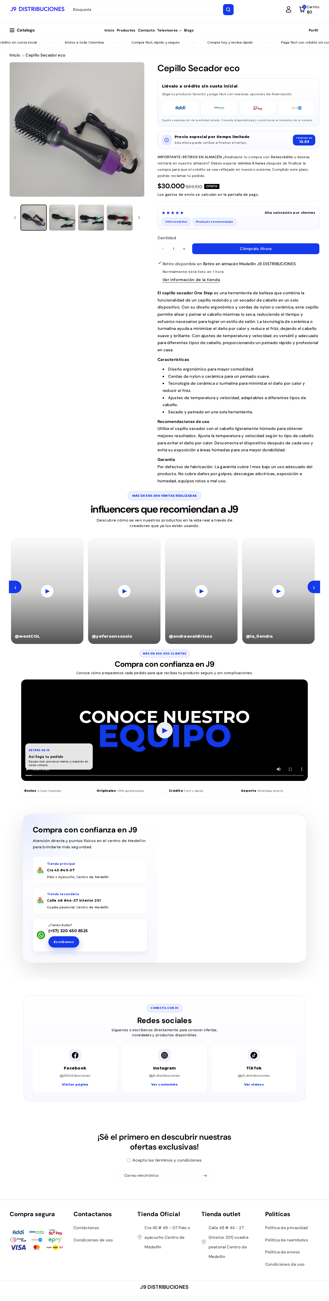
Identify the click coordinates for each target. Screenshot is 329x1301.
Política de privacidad (286, 1227)
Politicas (277, 1214)
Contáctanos (86, 1227)
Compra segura (32, 1214)
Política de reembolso (286, 1240)
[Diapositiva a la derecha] (139, 217)
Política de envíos (282, 1252)
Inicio (15, 55)
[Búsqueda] (228, 9)
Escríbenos (64, 942)
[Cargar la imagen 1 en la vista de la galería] (33, 218)
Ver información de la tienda (191, 279)
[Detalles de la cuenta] (288, 9)
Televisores (167, 30)
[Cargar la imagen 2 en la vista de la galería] (62, 218)
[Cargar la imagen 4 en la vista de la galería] (120, 218)
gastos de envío (180, 194)
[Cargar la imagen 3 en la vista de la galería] (91, 218)
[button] (169, 30)
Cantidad (167, 237)
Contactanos (92, 1214)
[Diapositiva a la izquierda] (15, 217)
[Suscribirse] (205, 1175)
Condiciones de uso (93, 1240)
